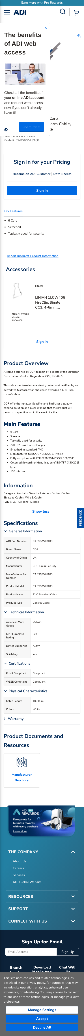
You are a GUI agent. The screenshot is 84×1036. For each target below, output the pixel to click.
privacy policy (36, 983)
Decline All (42, 1027)
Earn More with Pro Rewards (42, 2)
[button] (80, 518)
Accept (42, 1018)
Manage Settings (42, 1010)
